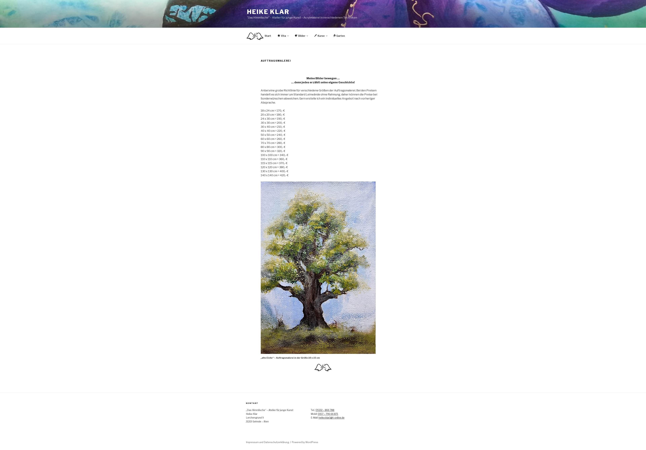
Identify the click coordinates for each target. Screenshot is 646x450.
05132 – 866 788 (325, 410)
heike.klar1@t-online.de (332, 417)
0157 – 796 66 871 (328, 413)
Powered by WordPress (305, 442)
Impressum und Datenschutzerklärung (267, 442)
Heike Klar (268, 11)
